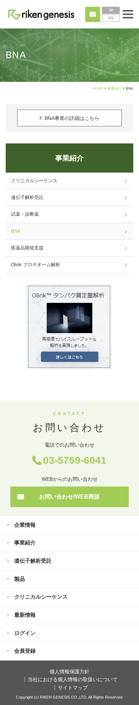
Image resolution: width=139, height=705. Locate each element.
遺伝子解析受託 (27, 197)
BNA (16, 231)
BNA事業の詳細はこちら (72, 118)
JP (111, 10)
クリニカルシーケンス (34, 180)
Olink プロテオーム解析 (35, 264)
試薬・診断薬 (25, 214)
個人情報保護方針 (69, 671)
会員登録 (25, 651)
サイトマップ (73, 687)
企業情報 (25, 525)
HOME (97, 88)
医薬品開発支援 (27, 248)
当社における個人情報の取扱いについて (73, 679)
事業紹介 (114, 88)
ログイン (25, 633)
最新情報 (25, 615)
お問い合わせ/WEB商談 (69, 497)
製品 (19, 579)
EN (110, 18)
